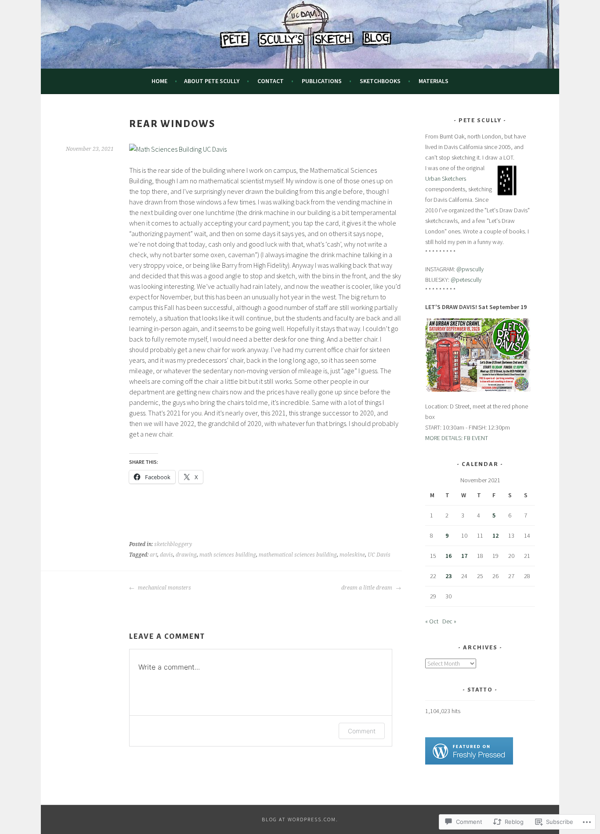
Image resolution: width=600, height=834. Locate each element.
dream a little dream (367, 588)
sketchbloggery (173, 544)
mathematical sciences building (298, 555)
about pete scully (211, 81)
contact (270, 81)
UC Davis (379, 555)
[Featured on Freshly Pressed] (469, 762)
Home (159, 81)
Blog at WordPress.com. (300, 819)
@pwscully (470, 269)
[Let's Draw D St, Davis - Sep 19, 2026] (478, 389)
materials (433, 81)
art (153, 555)
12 (495, 535)
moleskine (352, 555)
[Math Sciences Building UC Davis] (178, 149)
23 (448, 576)
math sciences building (227, 555)
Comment (362, 731)
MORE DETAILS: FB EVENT (456, 438)
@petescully (466, 280)
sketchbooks (380, 81)
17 (464, 556)
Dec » (449, 621)
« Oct (431, 621)
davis (166, 555)
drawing (186, 555)
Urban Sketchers (445, 178)
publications (322, 81)
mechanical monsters (164, 588)
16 (448, 556)
